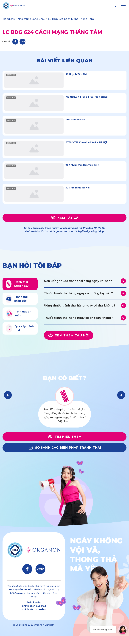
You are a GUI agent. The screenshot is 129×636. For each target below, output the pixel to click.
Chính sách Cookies (34, 609)
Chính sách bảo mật (34, 605)
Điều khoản (34, 602)
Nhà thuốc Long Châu (31, 18)
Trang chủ (8, 18)
